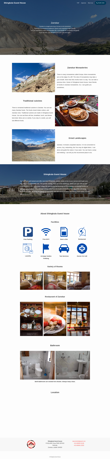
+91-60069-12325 (79, 445)
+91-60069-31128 (79, 443)
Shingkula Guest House (15, 3)
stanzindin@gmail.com (78, 441)
